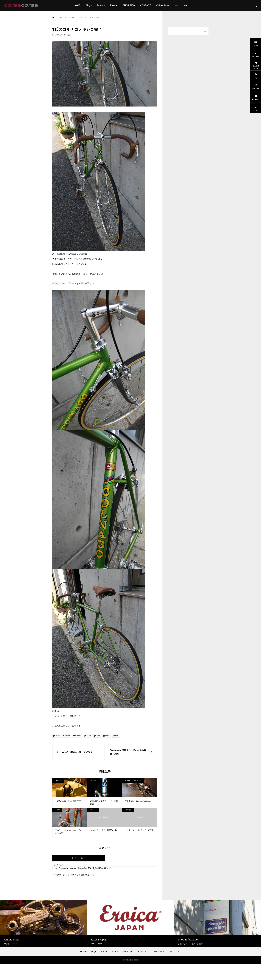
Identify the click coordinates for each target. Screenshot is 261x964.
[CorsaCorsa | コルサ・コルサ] (21, 5)
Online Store (162, 5)
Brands (101, 5)
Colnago (67, 35)
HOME (77, 5)
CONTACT (145, 5)
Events (113, 5)
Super (57, 810)
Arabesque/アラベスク (133, 781)
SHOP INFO (129, 5)
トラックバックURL (59, 865)
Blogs (89, 5)
